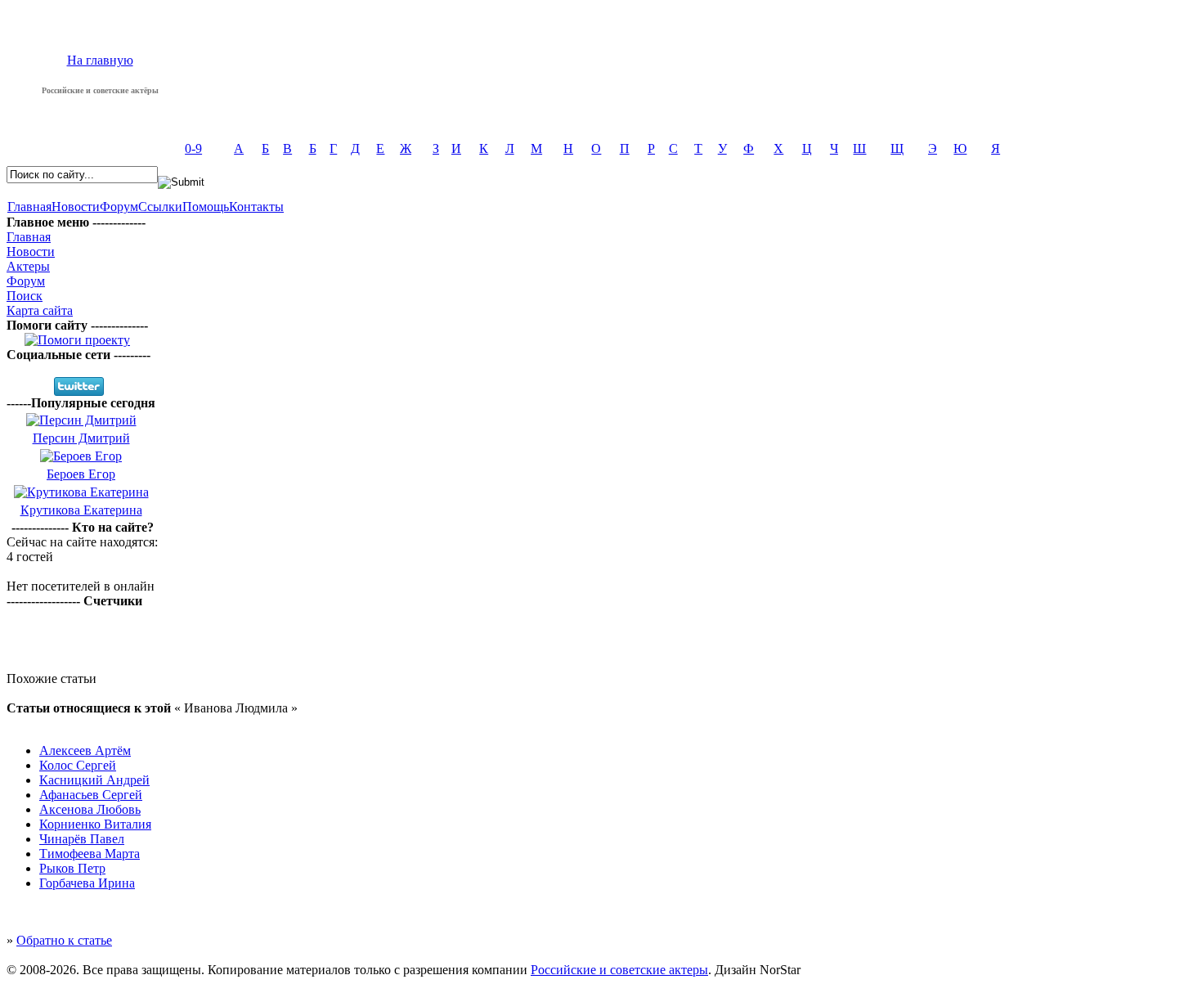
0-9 (193, 148)
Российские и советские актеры (619, 970)
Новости (76, 206)
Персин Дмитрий (81, 438)
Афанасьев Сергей (90, 795)
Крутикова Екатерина (81, 510)
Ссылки (160, 206)
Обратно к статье (64, 940)
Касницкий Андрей (94, 780)
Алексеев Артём (85, 750)
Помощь (205, 206)
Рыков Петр (72, 868)
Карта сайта (40, 310)
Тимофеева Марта (89, 853)
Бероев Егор (81, 474)
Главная (29, 206)
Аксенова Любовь (90, 809)
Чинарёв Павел (81, 839)
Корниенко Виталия (95, 824)
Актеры (28, 266)
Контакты (256, 206)
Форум (119, 206)
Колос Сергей (77, 765)
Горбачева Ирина (87, 883)
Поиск (25, 296)
